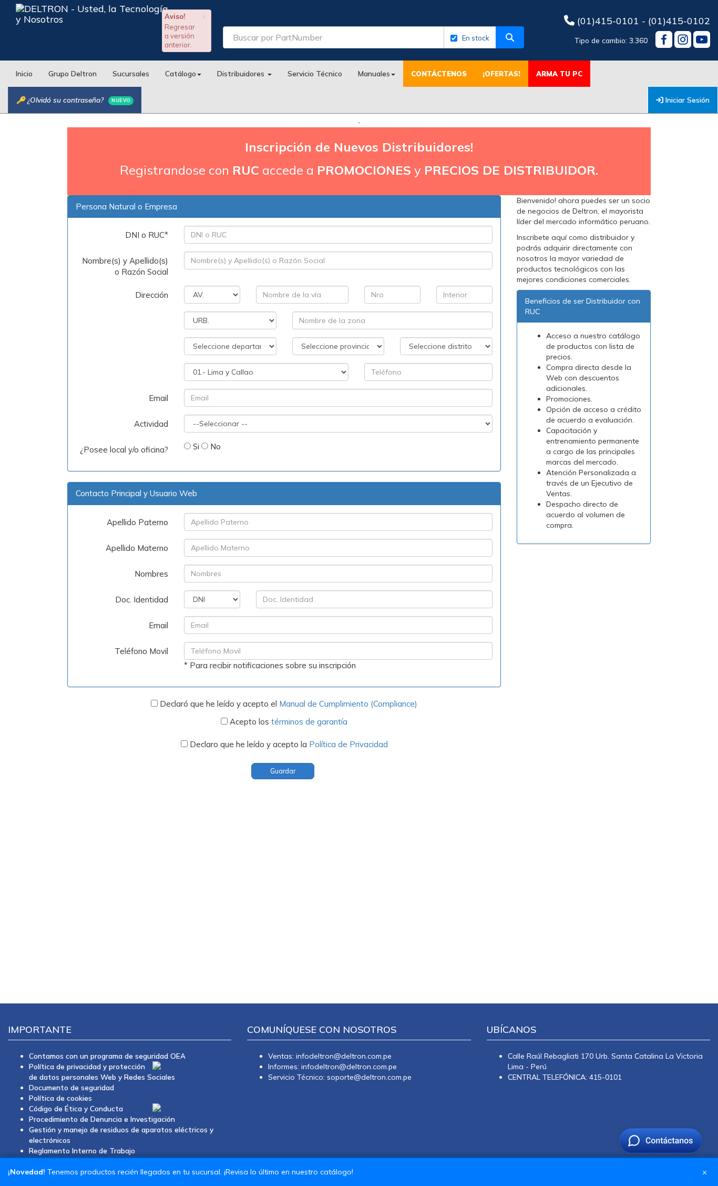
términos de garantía (309, 722)
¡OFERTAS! (501, 73)
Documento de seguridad (71, 1087)
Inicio (24, 73)
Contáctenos (439, 73)
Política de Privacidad (348, 744)
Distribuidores (241, 73)
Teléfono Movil (141, 651)
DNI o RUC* (146, 235)
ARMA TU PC (559, 73)
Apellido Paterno (137, 522)
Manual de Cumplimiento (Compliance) (348, 704)
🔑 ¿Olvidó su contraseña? (73, 99)
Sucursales (130, 73)
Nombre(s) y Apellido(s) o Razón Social (125, 266)
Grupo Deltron (72, 73)
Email (158, 398)
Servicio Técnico (315, 73)
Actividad (151, 424)
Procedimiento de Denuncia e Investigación (102, 1118)
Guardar (282, 771)
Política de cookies (60, 1097)
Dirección (151, 295)
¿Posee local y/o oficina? (124, 450)
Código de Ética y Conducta (76, 1108)
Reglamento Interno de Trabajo (82, 1150)
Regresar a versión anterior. (180, 36)
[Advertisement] (315, 882)
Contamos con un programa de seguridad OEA (107, 1055)
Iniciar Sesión (686, 99)
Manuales (374, 73)
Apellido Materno (137, 548)
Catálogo (180, 73)
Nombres (151, 574)
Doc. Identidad (141, 600)
